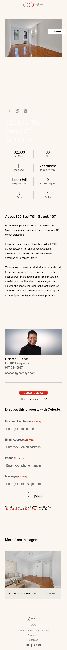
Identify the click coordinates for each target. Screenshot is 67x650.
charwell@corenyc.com (20, 373)
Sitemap (33, 640)
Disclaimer (33, 635)
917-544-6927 (14, 367)
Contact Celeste (33, 392)
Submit (38, 496)
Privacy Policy (12, 509)
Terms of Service (33, 509)
